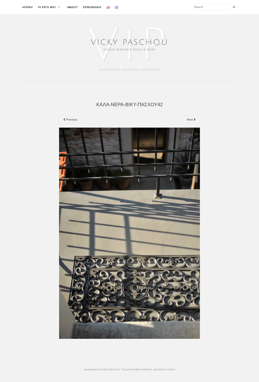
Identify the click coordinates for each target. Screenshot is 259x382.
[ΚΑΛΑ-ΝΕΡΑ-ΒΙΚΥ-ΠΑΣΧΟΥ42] (129, 233)
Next (190, 119)
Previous (71, 119)
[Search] (234, 7)
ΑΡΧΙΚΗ (27, 7)
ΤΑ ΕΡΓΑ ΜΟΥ (47, 7)
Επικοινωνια (92, 7)
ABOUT (72, 7)
